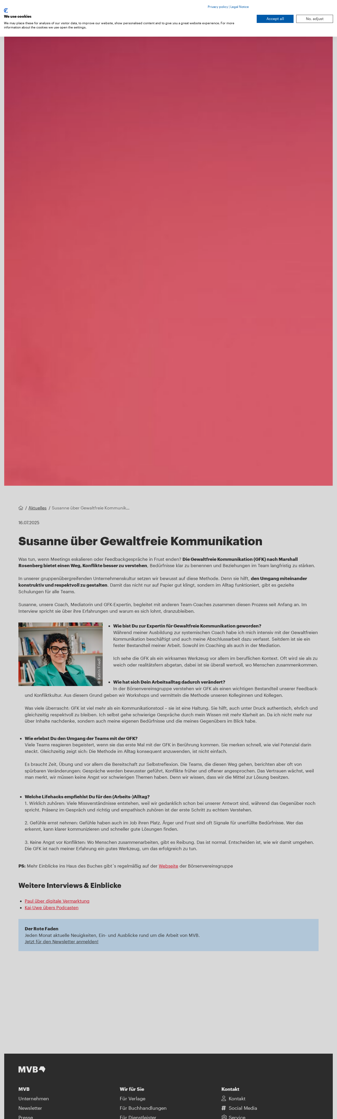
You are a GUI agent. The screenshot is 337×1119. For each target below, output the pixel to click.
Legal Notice (239, 6)
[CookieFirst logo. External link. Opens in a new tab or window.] (6, 10)
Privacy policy (218, 6)
